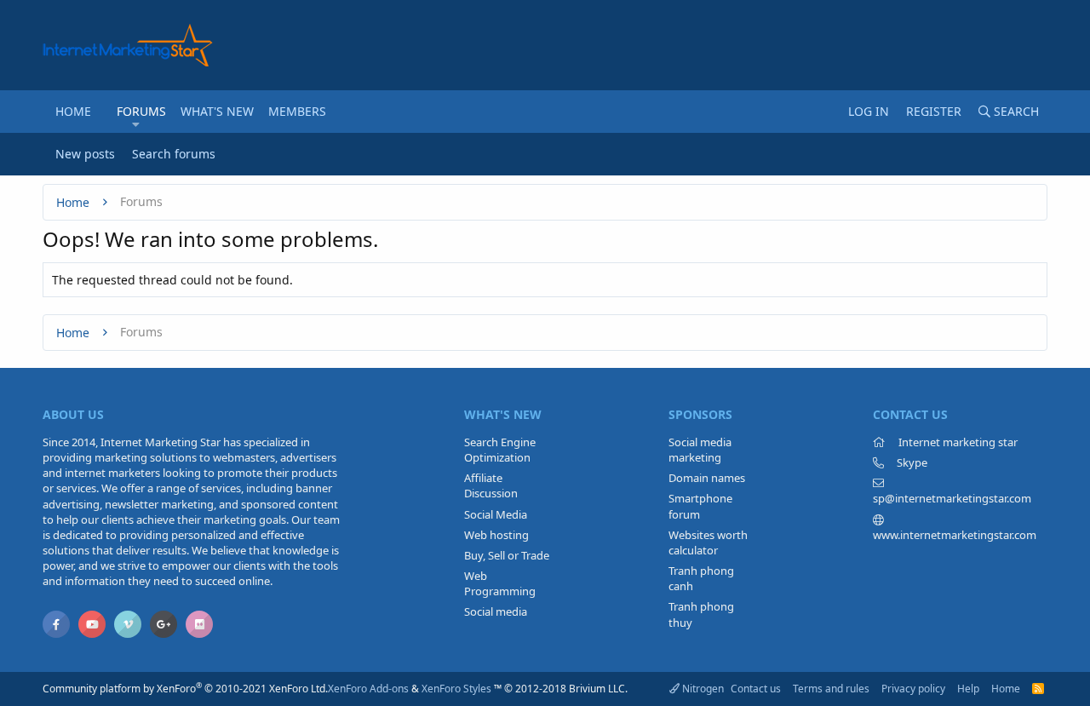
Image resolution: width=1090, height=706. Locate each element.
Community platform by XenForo (185, 688)
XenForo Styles (456, 688)
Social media (495, 611)
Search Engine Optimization (500, 449)
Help (968, 688)
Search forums (173, 154)
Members (297, 111)
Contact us (756, 688)
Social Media (495, 514)
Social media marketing (699, 449)
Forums (141, 111)
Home (73, 111)
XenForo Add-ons (368, 688)
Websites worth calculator (708, 542)
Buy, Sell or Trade (506, 555)
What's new (217, 111)
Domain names (706, 477)
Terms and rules (831, 688)
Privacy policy (913, 688)
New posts (85, 154)
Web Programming (500, 583)
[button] (135, 124)
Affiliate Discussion (491, 485)
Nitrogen (702, 688)
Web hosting (496, 534)
